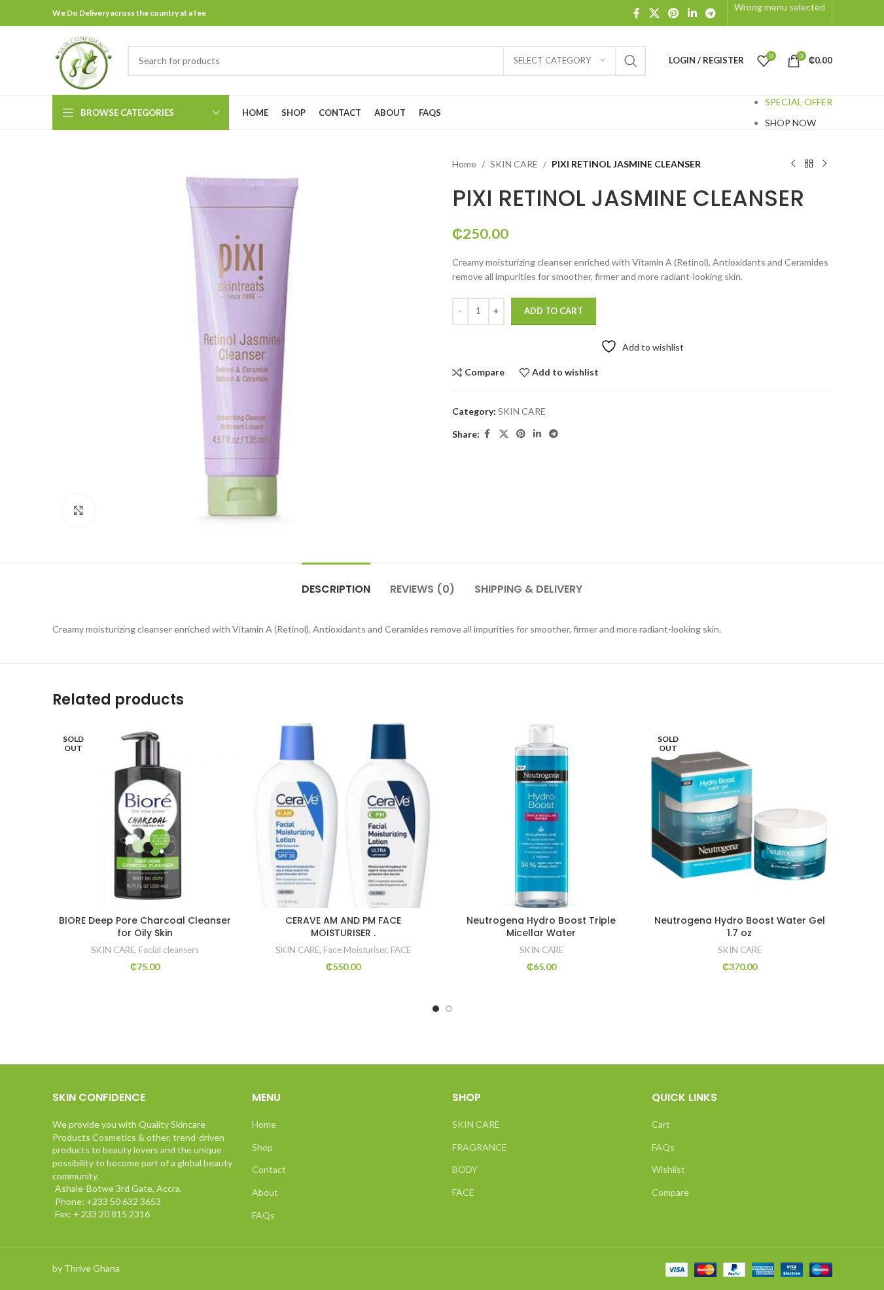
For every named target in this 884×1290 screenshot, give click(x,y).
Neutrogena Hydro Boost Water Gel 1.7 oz (739, 927)
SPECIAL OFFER (798, 101)
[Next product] (824, 164)
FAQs (263, 1215)
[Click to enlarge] (78, 510)
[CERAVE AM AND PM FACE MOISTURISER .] (343, 815)
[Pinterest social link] (673, 13)
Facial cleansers (169, 950)
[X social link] (654, 13)
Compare (670, 1192)
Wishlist (668, 1169)
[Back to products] (809, 164)
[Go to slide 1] (436, 1008)
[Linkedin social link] (692, 13)
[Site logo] (83, 59)
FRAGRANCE (479, 1147)
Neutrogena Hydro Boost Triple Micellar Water (541, 927)
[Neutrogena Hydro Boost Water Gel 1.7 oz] (739, 815)
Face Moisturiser (355, 950)
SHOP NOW (790, 122)
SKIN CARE (514, 163)
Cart (661, 1124)
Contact (269, 1169)
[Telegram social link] (710, 13)
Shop (262, 1147)
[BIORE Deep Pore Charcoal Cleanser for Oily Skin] (145, 815)
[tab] (336, 582)
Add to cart (553, 310)
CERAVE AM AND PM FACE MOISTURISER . (343, 927)
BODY (465, 1169)
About (265, 1192)
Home (464, 163)
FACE (401, 950)
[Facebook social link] (637, 13)
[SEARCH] (631, 61)
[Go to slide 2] (449, 1008)
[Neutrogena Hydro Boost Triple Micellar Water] (541, 815)
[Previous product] (793, 164)
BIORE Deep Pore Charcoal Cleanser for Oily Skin (145, 927)
